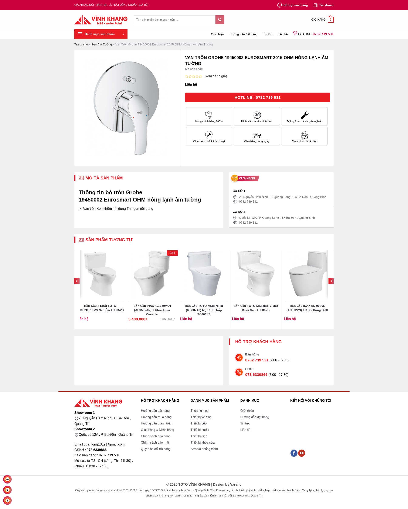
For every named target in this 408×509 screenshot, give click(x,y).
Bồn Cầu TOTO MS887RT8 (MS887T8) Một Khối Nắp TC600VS (204, 310)
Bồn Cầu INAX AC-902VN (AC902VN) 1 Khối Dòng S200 (307, 308)
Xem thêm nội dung (111, 208)
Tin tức (267, 34)
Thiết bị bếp (199, 423)
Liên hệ (283, 34)
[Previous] (77, 289)
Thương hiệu (199, 410)
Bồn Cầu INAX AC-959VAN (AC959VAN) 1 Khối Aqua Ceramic (152, 310)
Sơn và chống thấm (204, 449)
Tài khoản (326, 5)
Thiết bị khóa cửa (203, 442)
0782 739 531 (323, 34)
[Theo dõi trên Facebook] (294, 453)
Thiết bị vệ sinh (201, 417)
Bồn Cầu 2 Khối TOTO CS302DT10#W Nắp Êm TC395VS (100, 308)
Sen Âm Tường (101, 44)
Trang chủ (81, 44)
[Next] (331, 289)
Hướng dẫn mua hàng (156, 417)
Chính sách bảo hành (155, 436)
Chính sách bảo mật (155, 442)
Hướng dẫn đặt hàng (244, 34)
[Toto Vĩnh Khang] (101, 20)
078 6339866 (256, 374)
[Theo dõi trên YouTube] (301, 453)
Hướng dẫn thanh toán (156, 423)
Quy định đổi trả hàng (155, 449)
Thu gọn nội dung (140, 208)
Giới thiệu (217, 34)
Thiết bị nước (200, 429)
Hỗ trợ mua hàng (295, 5)
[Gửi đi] (219, 19)
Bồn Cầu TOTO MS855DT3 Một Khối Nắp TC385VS (256, 308)
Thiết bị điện (199, 436)
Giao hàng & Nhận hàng (157, 429)
